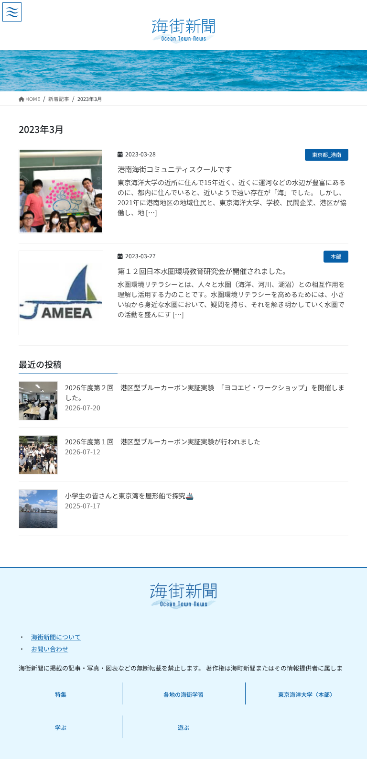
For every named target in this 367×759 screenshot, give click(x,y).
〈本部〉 (324, 694)
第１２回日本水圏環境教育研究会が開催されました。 (204, 270)
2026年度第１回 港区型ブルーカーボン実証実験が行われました (162, 441)
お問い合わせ (49, 648)
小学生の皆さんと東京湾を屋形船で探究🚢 (129, 495)
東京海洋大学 (295, 694)
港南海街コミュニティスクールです (175, 169)
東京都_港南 (326, 154)
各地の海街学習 (183, 694)
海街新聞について (56, 636)
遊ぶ (183, 727)
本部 (336, 256)
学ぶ (60, 727)
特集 (60, 694)
